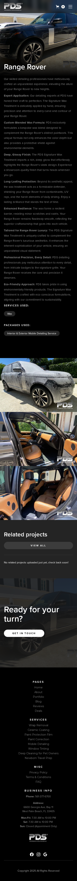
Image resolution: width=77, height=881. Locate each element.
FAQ (38, 781)
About (38, 692)
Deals (38, 711)
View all (38, 545)
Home (38, 687)
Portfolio (38, 697)
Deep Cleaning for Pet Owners (38, 753)
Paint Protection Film (38, 734)
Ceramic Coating (38, 730)
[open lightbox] (38, 385)
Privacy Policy (38, 772)
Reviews (38, 706)
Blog (38, 701)
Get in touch (24, 633)
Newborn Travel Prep (38, 758)
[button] (60, 6)
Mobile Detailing (38, 744)
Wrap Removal (38, 725)
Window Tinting (38, 748)
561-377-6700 (38, 796)
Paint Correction (38, 739)
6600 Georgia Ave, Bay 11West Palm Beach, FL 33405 (38, 807)
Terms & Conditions (38, 777)
